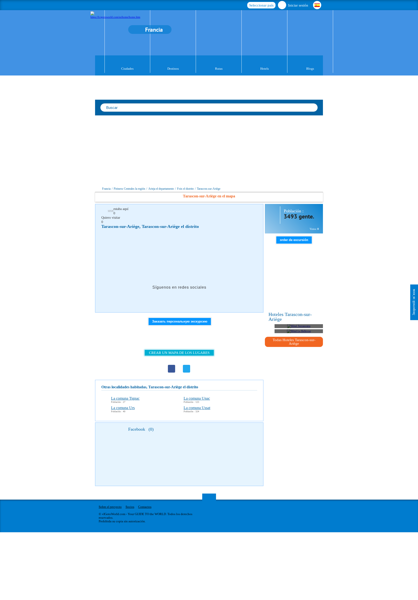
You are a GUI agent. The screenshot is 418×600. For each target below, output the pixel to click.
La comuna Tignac (125, 398)
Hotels (264, 68)
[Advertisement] (240, 152)
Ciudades (127, 68)
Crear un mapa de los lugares (179, 353)
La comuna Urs (123, 408)
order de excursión (294, 240)
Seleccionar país (261, 5)
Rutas (219, 68)
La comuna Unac (197, 398)
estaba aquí (120, 209)
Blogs (310, 68)
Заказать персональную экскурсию (179, 321)
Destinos (173, 68)
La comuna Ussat (197, 408)
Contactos (144, 507)
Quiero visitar (110, 217)
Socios (130, 507)
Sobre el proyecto (110, 507)
